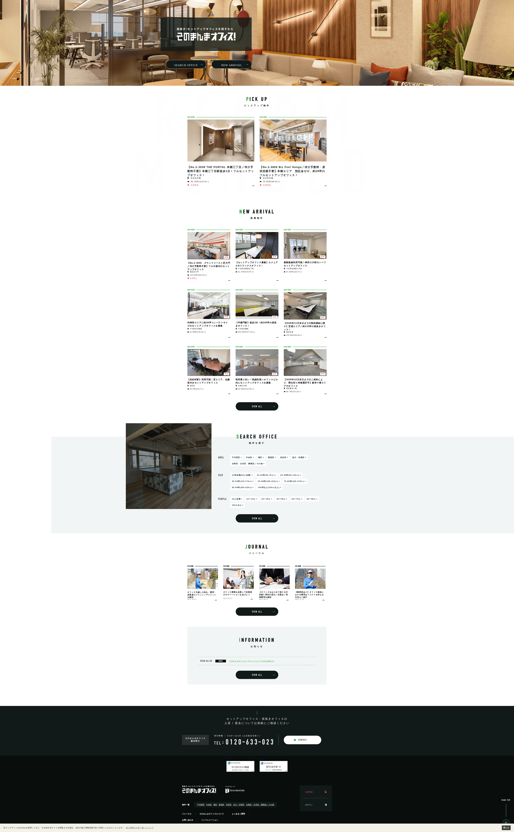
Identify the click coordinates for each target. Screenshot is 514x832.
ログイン (309, 805)
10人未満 (236, 499)
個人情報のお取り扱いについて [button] (140, 828)
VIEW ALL (257, 406)
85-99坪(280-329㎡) (242, 487)
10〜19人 (251, 499)
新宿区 (271, 457)
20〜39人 (266, 499)
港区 (260, 457)
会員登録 (309, 792)
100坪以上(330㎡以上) (268, 487)
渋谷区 (283, 457)
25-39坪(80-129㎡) (289, 475)
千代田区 (236, 457)
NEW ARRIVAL (231, 65)
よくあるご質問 (238, 814)
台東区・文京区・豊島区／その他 (247, 463)
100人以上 (237, 505)
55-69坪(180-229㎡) (268, 481)
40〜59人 (281, 499)
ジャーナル (186, 814)
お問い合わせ (187, 820)
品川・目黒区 (298, 457)
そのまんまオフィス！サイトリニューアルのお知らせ (251, 661)
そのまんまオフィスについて (211, 814)
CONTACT (302, 739)
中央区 (249, 457)
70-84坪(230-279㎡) (294, 481)
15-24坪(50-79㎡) (266, 475)
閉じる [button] (506, 828)
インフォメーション (209, 820)
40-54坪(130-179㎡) (242, 481)
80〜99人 (311, 499)
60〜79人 (296, 499)
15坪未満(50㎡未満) (241, 475)
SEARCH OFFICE (186, 65)
